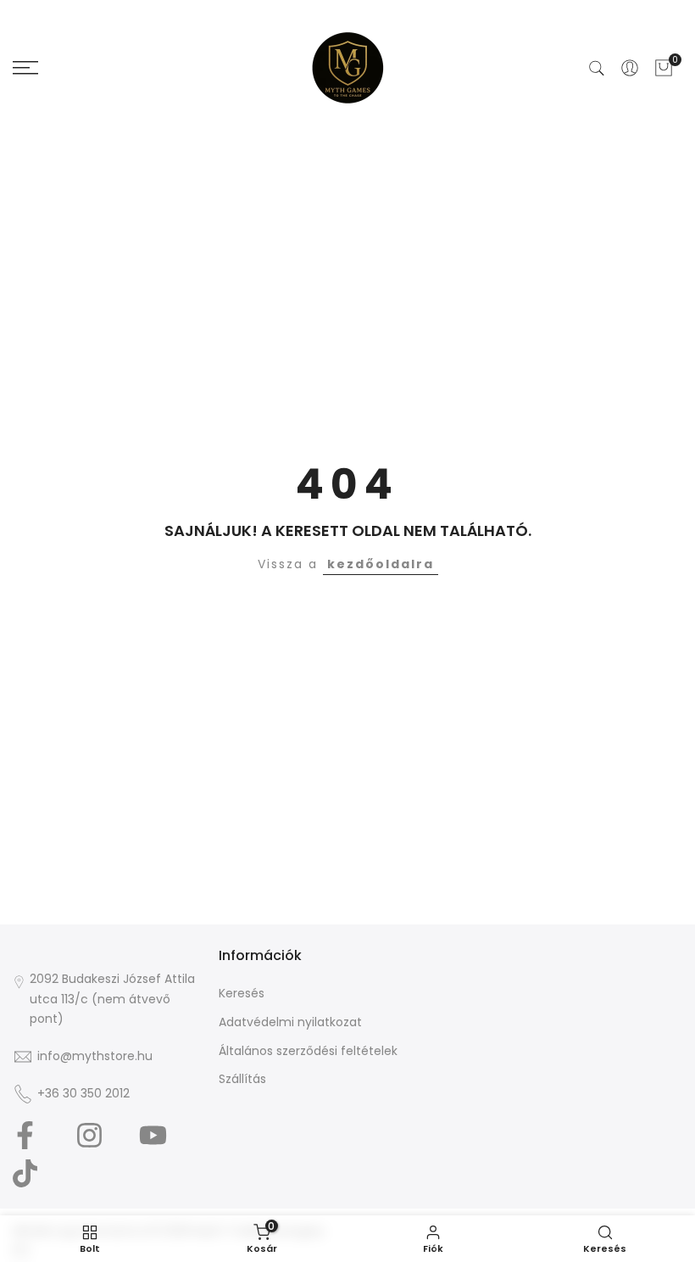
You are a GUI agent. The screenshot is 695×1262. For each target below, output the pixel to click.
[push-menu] (25, 68)
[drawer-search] (596, 68)
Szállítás (242, 1078)
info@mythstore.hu (95, 1055)
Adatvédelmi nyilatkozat (290, 1022)
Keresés (241, 993)
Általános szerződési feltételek (308, 1050)
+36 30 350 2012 (83, 1093)
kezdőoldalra (380, 564)
